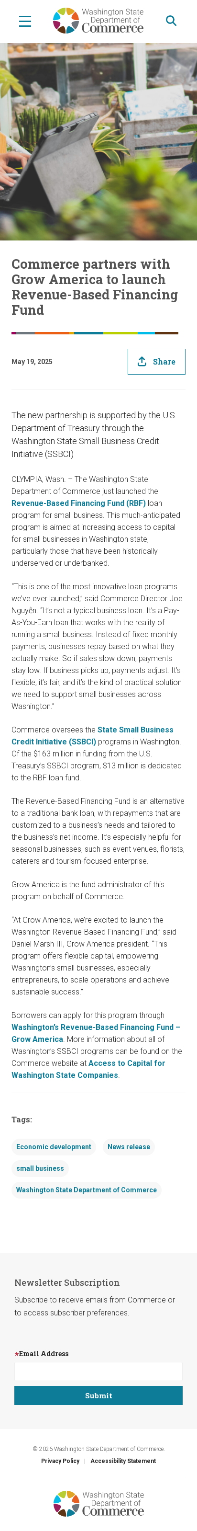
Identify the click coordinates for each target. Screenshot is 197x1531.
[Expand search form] (171, 21)
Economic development (53, 1147)
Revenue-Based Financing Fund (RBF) (79, 503)
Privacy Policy (60, 1461)
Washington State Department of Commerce (86, 1190)
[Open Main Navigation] (25, 20)
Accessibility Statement (123, 1461)
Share (164, 361)
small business (40, 1168)
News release (129, 1147)
